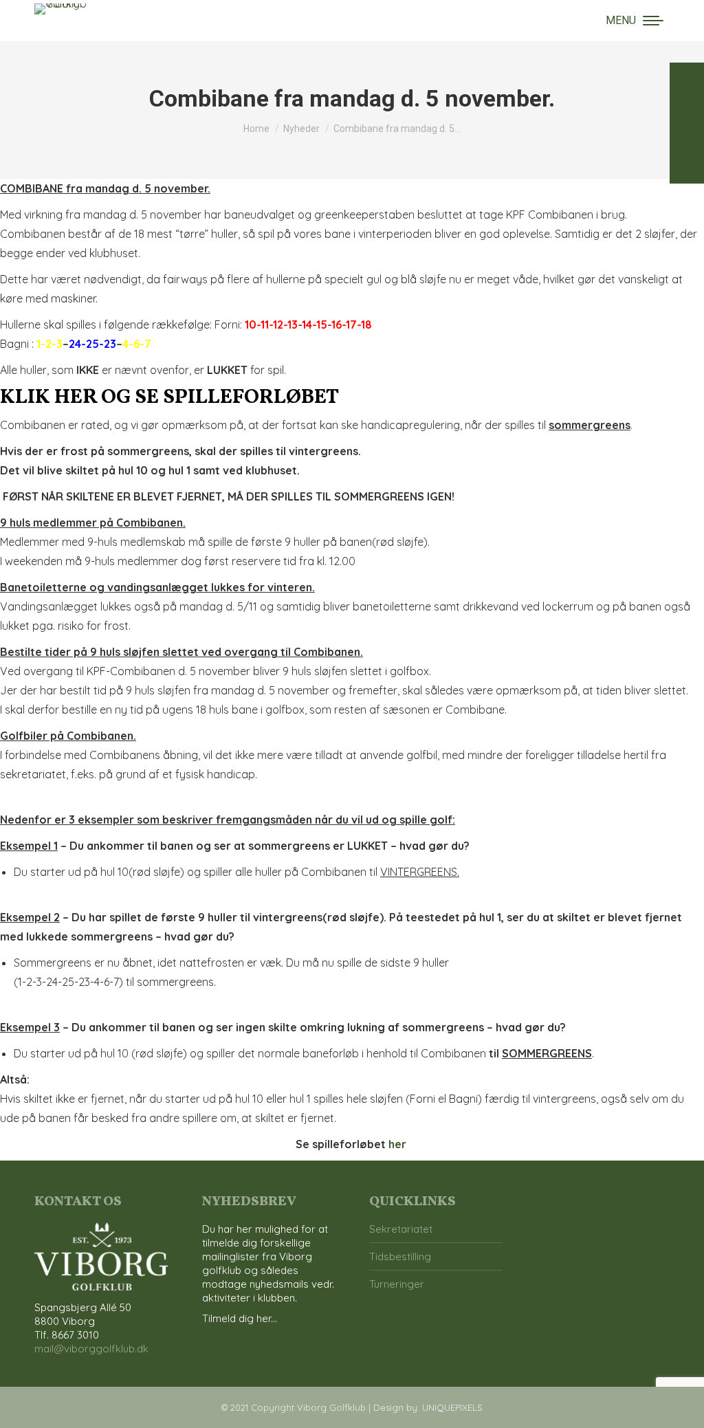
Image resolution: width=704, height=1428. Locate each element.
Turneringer (396, 1283)
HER (75, 397)
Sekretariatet (400, 1228)
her (397, 1144)
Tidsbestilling (400, 1256)
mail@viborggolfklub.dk (91, 1348)
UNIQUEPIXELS (452, 1407)
